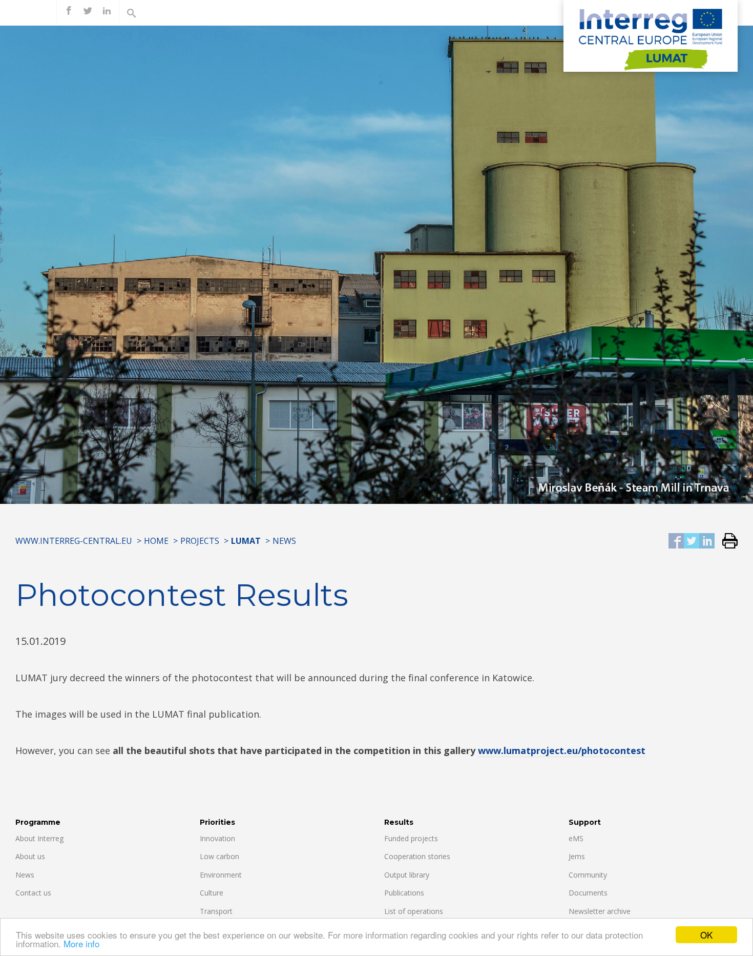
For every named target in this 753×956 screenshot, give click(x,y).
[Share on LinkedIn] (707, 541)
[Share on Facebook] (676, 541)
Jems (577, 856)
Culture (211, 893)
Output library (406, 875)
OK (706, 934)
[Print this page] (726, 541)
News (284, 540)
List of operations (413, 911)
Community (588, 875)
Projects (199, 540)
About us (30, 856)
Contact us (33, 893)
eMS (576, 838)
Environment (221, 875)
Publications (404, 893)
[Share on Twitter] (691, 541)
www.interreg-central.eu (73, 540)
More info (81, 943)
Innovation (217, 838)
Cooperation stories (417, 856)
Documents (588, 893)
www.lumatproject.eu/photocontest (561, 750)
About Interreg (39, 838)
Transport (216, 911)
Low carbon (219, 856)
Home (156, 540)
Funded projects (411, 838)
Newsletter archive (600, 911)
